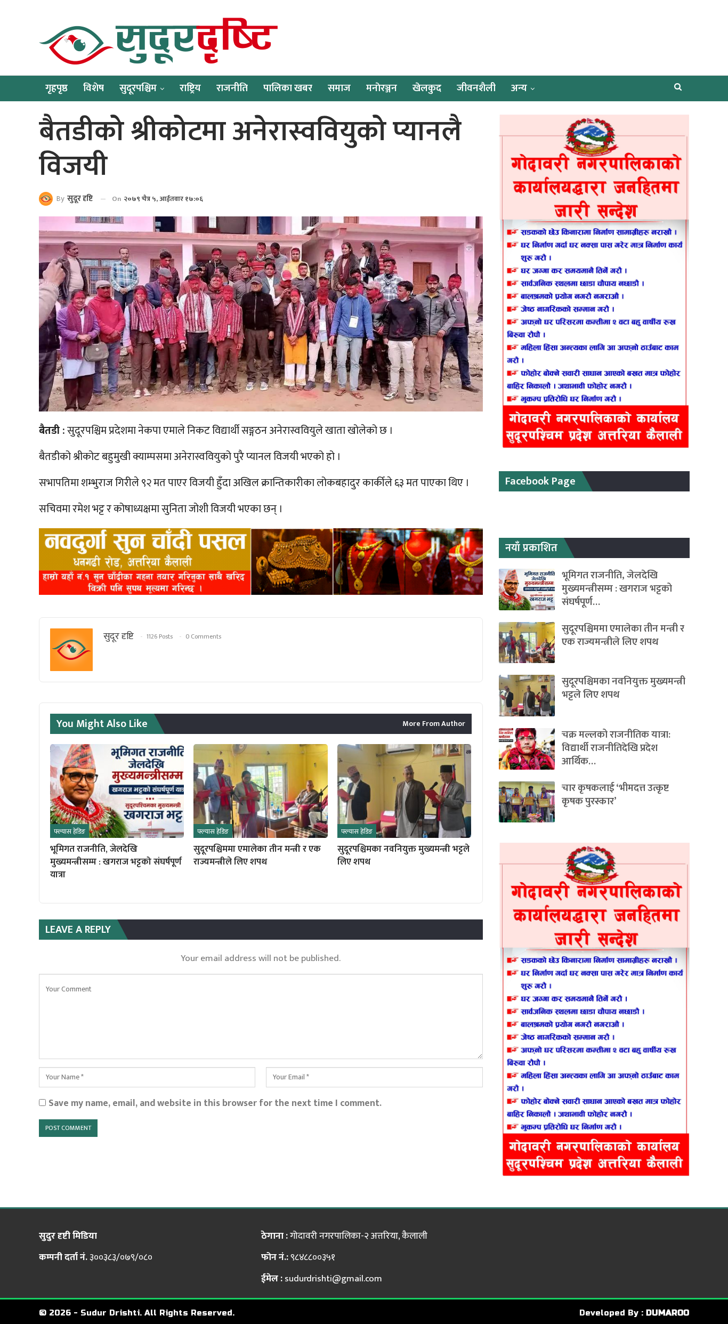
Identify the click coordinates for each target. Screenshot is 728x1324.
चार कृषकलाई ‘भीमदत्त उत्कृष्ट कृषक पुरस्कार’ (615, 795)
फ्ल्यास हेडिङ (69, 831)
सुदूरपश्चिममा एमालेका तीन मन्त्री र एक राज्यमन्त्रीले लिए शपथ (623, 635)
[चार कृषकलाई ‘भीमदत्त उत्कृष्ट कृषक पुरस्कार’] (527, 802)
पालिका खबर (287, 88)
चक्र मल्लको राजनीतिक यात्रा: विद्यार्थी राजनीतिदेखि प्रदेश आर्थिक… (616, 748)
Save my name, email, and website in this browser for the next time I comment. (215, 1103)
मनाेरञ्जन (381, 88)
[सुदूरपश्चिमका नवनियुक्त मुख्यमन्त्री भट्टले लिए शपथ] (404, 791)
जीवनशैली (476, 88)
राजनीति (232, 88)
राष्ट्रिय (190, 88)
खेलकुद (426, 88)
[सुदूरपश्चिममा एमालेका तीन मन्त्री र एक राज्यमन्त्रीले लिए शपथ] (260, 791)
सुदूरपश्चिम (138, 88)
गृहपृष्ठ (56, 88)
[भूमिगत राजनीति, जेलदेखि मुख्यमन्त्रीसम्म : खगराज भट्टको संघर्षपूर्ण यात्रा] (117, 791)
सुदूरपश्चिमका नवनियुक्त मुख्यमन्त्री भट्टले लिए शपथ (623, 688)
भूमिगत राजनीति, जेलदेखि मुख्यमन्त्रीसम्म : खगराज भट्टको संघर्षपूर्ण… (617, 588)
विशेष (93, 88)
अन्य (519, 88)
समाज (339, 88)
